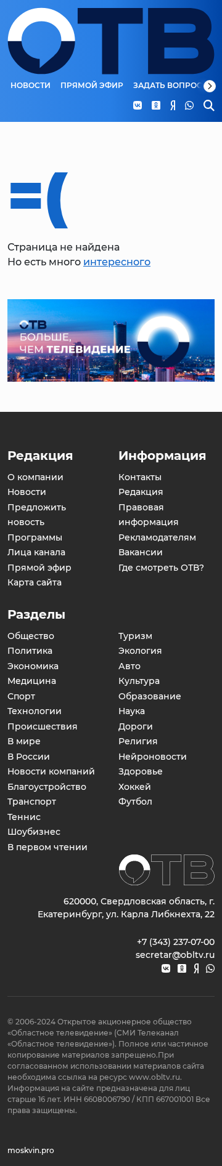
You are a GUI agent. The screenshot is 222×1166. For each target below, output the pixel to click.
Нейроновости (152, 756)
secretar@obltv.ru (175, 954)
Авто (129, 666)
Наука (131, 711)
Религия (138, 741)
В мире (24, 741)
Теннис (24, 816)
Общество (30, 635)
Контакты (140, 477)
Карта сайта (34, 582)
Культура (139, 680)
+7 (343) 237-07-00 (176, 941)
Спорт (21, 696)
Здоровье (140, 771)
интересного (116, 262)
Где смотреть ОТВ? (161, 567)
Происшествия (42, 726)
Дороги (135, 726)
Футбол (135, 801)
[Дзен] (196, 969)
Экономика (33, 666)
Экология (140, 650)
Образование (149, 696)
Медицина (31, 680)
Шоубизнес (33, 831)
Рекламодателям (157, 537)
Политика (29, 650)
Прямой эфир (91, 85)
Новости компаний (51, 771)
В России (28, 756)
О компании (35, 477)
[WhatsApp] (210, 969)
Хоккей (134, 786)
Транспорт (31, 801)
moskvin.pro (30, 1150)
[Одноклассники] (182, 969)
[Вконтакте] (166, 969)
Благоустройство (46, 786)
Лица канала (36, 552)
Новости (30, 85)
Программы (34, 537)
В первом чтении (47, 847)
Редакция (140, 491)
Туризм (135, 635)
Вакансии (140, 552)
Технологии (34, 711)
